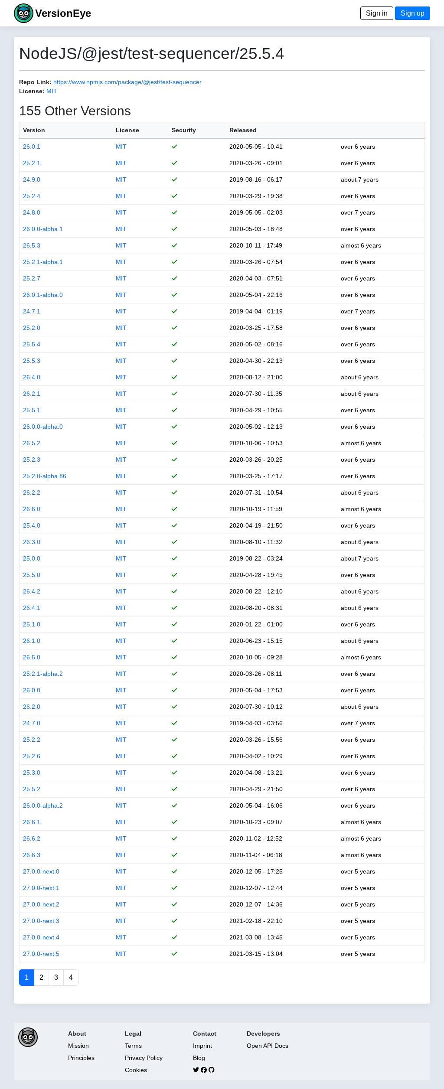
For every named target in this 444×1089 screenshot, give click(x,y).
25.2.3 (31, 459)
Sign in (377, 13)
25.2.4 (31, 195)
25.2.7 (31, 278)
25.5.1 (31, 410)
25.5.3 (31, 360)
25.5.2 (31, 789)
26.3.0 (31, 541)
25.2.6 (31, 756)
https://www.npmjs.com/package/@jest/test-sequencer (127, 81)
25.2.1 (31, 163)
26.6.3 (31, 854)
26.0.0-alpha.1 (43, 228)
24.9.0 (31, 179)
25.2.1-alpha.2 (43, 673)
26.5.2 (31, 443)
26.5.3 (31, 245)
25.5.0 (31, 574)
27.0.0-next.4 (41, 937)
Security (184, 130)
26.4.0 (31, 377)
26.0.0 (31, 690)
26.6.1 (31, 821)
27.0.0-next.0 (41, 871)
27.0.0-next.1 (41, 887)
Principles (81, 1057)
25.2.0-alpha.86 (44, 476)
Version (34, 130)
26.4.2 (31, 591)
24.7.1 (31, 311)
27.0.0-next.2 (41, 904)
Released (243, 130)
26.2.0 (31, 706)
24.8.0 (31, 212)
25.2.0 (31, 327)
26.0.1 (31, 146)
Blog (199, 1057)
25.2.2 (31, 739)
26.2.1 (31, 393)
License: (32, 91)
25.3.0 (31, 772)
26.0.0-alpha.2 (43, 805)
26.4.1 (31, 607)
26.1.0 (31, 640)
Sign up (412, 13)
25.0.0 (31, 558)
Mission (78, 1045)
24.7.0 (31, 723)
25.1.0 (31, 624)
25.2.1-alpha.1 (43, 261)
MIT (51, 91)
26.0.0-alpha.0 (43, 426)
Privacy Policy (144, 1057)
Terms (133, 1045)
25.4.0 (31, 525)
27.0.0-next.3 (41, 920)
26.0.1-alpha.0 (43, 294)
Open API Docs (267, 1045)
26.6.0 (31, 508)
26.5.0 (31, 657)
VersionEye (63, 13)
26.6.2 (31, 838)
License (127, 130)
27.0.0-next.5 (41, 953)
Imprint (202, 1045)
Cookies (136, 1069)
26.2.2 (31, 492)
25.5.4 (31, 344)
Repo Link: (35, 81)
